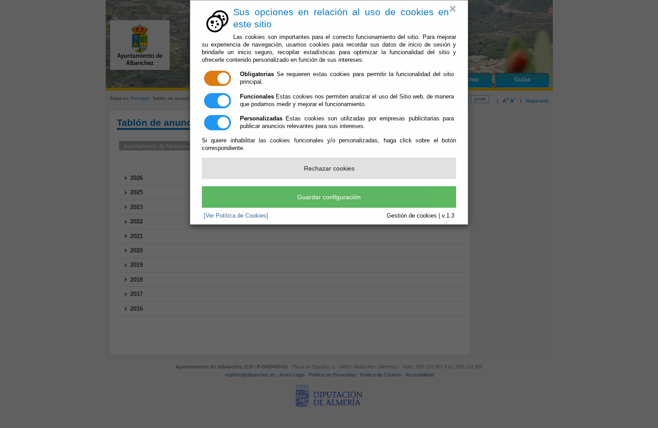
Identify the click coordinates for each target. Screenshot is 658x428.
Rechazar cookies (329, 168)
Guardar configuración (329, 197)
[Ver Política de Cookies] (236, 215)
